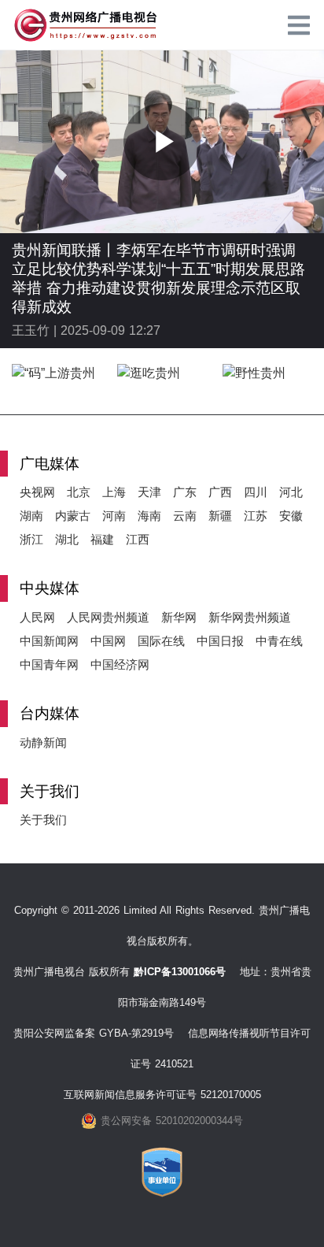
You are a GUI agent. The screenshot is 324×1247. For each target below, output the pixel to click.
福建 (102, 539)
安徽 (291, 515)
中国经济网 (119, 664)
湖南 (31, 515)
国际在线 (161, 641)
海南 (149, 515)
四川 (255, 492)
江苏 (255, 515)
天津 (149, 492)
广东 (185, 492)
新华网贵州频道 (249, 617)
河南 (114, 515)
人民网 (37, 617)
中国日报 (220, 641)
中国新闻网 (49, 641)
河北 (291, 492)
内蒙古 (72, 515)
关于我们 (43, 819)
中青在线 (279, 641)
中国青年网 (49, 664)
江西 (137, 539)
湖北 (67, 539)
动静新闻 (43, 742)
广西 (220, 492)
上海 (114, 492)
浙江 (31, 539)
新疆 (220, 515)
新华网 (179, 617)
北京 (78, 492)
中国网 (108, 641)
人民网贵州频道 (108, 617)
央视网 (37, 492)
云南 (185, 515)
